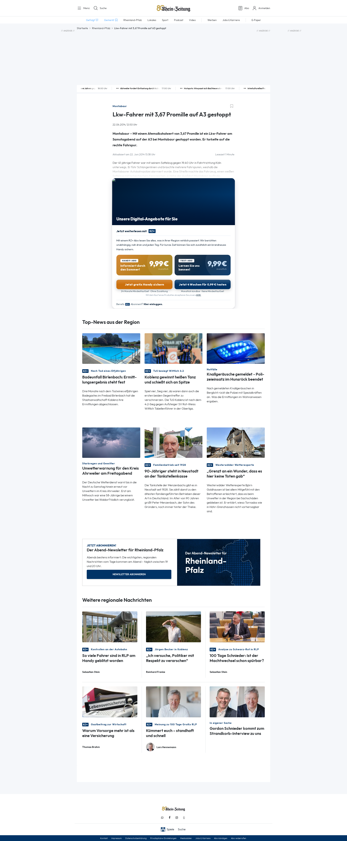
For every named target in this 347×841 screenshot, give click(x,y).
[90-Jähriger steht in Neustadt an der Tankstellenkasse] (174, 442)
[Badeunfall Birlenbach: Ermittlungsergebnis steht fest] (111, 348)
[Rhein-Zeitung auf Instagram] (177, 817)
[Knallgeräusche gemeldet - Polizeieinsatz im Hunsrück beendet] (236, 348)
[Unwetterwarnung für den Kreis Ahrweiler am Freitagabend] (111, 442)
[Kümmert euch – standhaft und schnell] (173, 701)
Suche (103, 8)
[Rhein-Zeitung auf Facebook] (169, 817)
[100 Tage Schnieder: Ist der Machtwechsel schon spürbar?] (237, 626)
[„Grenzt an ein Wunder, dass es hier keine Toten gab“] (236, 442)
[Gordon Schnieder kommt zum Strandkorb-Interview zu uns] (237, 701)
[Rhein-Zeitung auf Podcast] (184, 817)
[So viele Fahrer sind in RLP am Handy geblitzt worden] (109, 626)
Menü (86, 8)
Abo (246, 8)
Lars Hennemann (166, 747)
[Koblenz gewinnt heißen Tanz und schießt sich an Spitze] (174, 348)
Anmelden (264, 8)
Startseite (82, 28)
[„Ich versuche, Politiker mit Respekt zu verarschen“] (173, 626)
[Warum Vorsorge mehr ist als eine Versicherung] (109, 701)
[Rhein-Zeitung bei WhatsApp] (162, 817)
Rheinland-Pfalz (101, 28)
